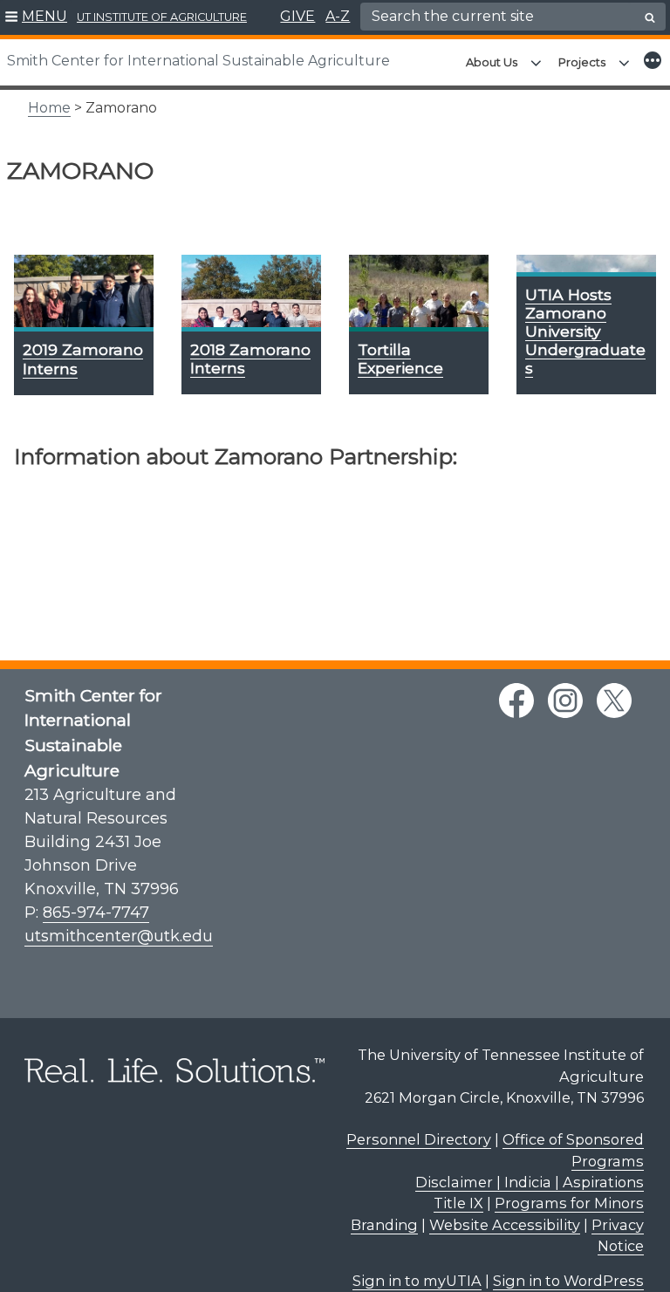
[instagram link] (565, 700)
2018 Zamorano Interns (250, 358)
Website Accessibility (504, 1225)
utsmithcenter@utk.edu (118, 936)
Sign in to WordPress (568, 1280)
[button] (36, 17)
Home (49, 107)
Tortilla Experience (400, 358)
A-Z (337, 16)
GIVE (297, 16)
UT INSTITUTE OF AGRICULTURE (162, 17)
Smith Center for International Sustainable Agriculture (198, 60)
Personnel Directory (418, 1139)
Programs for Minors (569, 1203)
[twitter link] (614, 700)
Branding (384, 1225)
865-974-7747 (96, 912)
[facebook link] (516, 700)
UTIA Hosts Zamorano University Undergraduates (585, 331)
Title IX (458, 1203)
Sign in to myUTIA (417, 1280)
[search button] (650, 17)
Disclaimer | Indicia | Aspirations (529, 1182)
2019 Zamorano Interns (83, 358)
